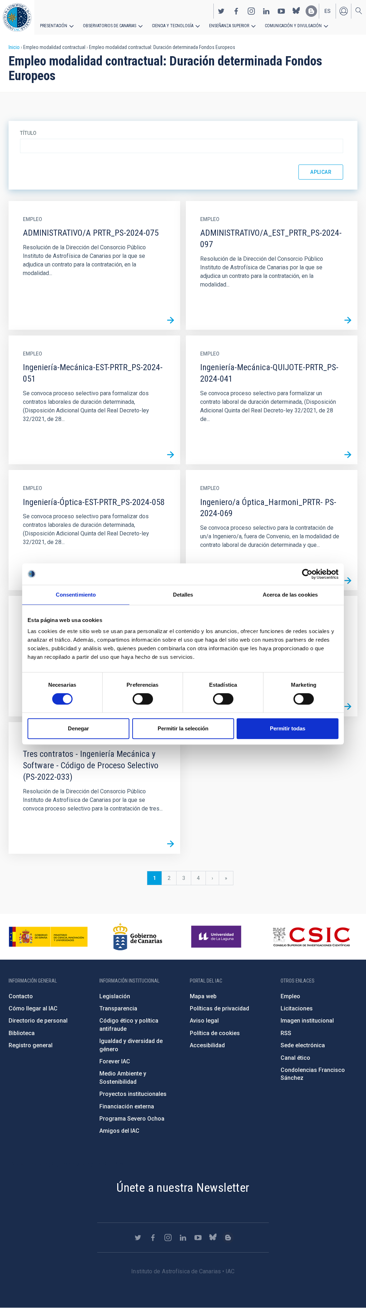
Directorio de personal (38, 1020)
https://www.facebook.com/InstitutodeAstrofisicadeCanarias (236, 11)
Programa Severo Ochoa (131, 1118)
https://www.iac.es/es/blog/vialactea (311, 11)
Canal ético (295, 1057)
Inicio (14, 47)
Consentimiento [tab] (76, 595)
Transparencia (118, 1008)
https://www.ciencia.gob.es (48, 936)
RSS (286, 1033)
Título (28, 133)
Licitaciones (297, 1008)
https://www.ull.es (217, 936)
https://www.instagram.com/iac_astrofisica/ (251, 11)
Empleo (290, 996)
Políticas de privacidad (219, 1008)
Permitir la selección (183, 728)
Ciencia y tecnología (172, 25)
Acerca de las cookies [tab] (290, 595)
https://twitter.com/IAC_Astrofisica (221, 11)
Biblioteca (22, 1033)
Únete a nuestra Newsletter (183, 1187)
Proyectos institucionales (133, 1094)
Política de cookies (215, 1033)
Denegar (78, 728)
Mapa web (203, 996)
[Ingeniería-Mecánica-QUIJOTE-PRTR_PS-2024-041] (347, 454)
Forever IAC (114, 1061)
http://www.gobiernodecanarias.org (138, 936)
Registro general (31, 1045)
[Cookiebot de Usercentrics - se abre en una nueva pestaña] (307, 574)
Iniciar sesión (343, 11)
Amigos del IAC (119, 1130)
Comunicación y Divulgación (293, 25)
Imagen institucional (307, 1020)
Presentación (53, 25)
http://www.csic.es (311, 937)
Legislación (114, 996)
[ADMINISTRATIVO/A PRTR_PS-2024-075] (170, 320)
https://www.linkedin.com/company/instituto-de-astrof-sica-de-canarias (266, 11)
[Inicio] (17, 17)
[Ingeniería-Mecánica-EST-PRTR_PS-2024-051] (170, 454)
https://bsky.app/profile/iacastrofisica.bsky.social (296, 11)
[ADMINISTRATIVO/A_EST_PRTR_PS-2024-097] (347, 320)
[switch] (143, 699)
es (328, 11)
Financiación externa (126, 1106)
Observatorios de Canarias (109, 25)
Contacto (21, 996)
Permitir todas (287, 728)
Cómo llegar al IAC (33, 1008)
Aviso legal (204, 1020)
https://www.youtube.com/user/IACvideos (281, 11)
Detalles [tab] (183, 595)
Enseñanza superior (229, 25)
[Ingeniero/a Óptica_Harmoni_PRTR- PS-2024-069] (347, 580)
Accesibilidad (207, 1045)
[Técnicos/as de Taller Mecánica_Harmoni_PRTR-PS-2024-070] (347, 706)
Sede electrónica (303, 1045)
